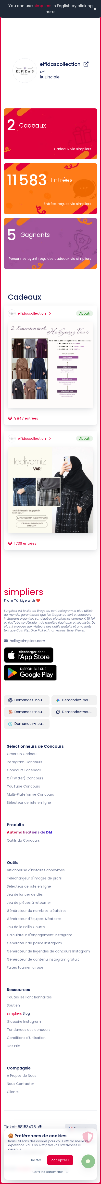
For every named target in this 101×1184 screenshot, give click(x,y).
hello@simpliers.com (27, 640)
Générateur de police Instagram (34, 943)
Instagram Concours (24, 762)
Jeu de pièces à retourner (29, 902)
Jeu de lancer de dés (25, 894)
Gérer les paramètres (47, 1172)
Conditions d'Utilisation (26, 1037)
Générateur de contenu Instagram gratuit (43, 959)
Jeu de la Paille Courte (26, 926)
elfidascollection (61, 64)
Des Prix (13, 1045)
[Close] (95, 9)
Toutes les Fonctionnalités (29, 997)
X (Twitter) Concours (25, 778)
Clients (13, 1091)
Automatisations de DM (29, 832)
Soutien (13, 1005)
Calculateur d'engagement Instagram (39, 935)
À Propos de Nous (21, 1075)
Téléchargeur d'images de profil (34, 878)
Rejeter (36, 1160)
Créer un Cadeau (22, 753)
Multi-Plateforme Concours (30, 794)
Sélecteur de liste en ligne (29, 802)
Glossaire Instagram (24, 1021)
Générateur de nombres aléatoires (36, 910)
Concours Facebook (24, 770)
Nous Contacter (20, 1083)
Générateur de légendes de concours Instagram (48, 951)
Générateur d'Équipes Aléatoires (34, 918)
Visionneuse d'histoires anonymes (36, 870)
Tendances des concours (28, 1029)
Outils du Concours (23, 840)
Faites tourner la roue (25, 967)
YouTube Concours (23, 786)
